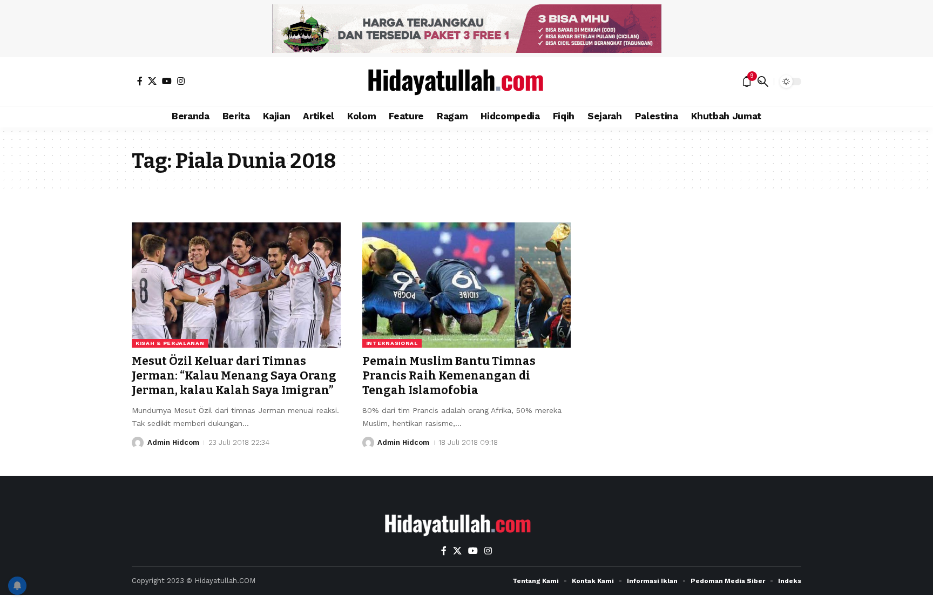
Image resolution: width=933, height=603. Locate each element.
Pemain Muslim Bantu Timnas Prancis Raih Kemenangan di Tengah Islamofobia (449, 376)
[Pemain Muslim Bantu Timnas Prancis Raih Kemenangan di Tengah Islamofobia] (466, 285)
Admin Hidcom (173, 442)
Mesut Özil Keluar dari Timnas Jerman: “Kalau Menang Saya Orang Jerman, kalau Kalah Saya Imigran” (234, 376)
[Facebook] (139, 81)
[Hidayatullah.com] (466, 81)
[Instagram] (180, 81)
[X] (152, 81)
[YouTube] (166, 81)
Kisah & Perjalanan (170, 343)
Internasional (392, 343)
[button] (763, 81)
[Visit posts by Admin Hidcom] (138, 443)
